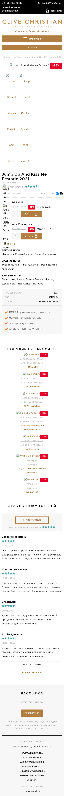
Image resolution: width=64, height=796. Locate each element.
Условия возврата (32, 766)
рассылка (32, 693)
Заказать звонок (52, 3)
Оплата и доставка (32, 753)
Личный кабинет (11, 8)
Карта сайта (33, 791)
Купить (29, 214)
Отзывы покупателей (32, 776)
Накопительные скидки (32, 762)
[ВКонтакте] (57, 193)
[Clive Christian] (32, 22)
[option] (11, 122)
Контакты (32, 780)
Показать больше (32, 672)
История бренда (32, 757)
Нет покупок (56, 11)
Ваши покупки (10, 11)
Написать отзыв (32, 520)
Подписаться (32, 713)
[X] (61, 193)
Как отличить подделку (32, 771)
